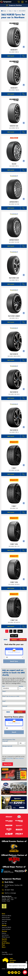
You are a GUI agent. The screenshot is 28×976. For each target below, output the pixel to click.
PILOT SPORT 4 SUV (14, 278)
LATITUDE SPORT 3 (14, 202)
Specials (4, 939)
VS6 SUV (14, 164)
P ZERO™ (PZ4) (14, 544)
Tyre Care (4, 921)
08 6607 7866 (9, 890)
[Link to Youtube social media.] (19, 972)
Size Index (4, 952)
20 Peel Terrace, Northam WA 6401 (13, 886)
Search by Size (6, 917)
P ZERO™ (14, 468)
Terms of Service (20, 758)
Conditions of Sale (20, 968)
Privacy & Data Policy (10, 968)
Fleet (3, 945)
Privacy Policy (9, 758)
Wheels (4, 925)
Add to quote (10, 56)
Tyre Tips (4, 923)
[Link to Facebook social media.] (9, 972)
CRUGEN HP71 (14, 50)
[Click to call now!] (18, 2)
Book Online (6, 943)
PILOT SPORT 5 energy (14, 316)
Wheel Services (6, 937)
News (3, 947)
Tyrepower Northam (15, 5)
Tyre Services (5, 935)
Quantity (21, 686)
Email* (4, 701)
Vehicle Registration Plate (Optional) (8, 740)
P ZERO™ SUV (14, 620)
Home (4, 11)
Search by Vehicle (6, 915)
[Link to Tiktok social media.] (15, 972)
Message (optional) (7, 746)
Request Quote (7, 764)
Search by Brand (6, 919)
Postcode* (5, 706)
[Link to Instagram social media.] (12, 972)
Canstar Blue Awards (7, 954)
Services (4, 931)
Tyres (3, 914)
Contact (4, 941)
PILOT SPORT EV (14, 354)
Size (3, 686)
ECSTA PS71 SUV (14, 126)
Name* (4, 691)
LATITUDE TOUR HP (14, 240)
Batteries (4, 933)
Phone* (10, 696)
